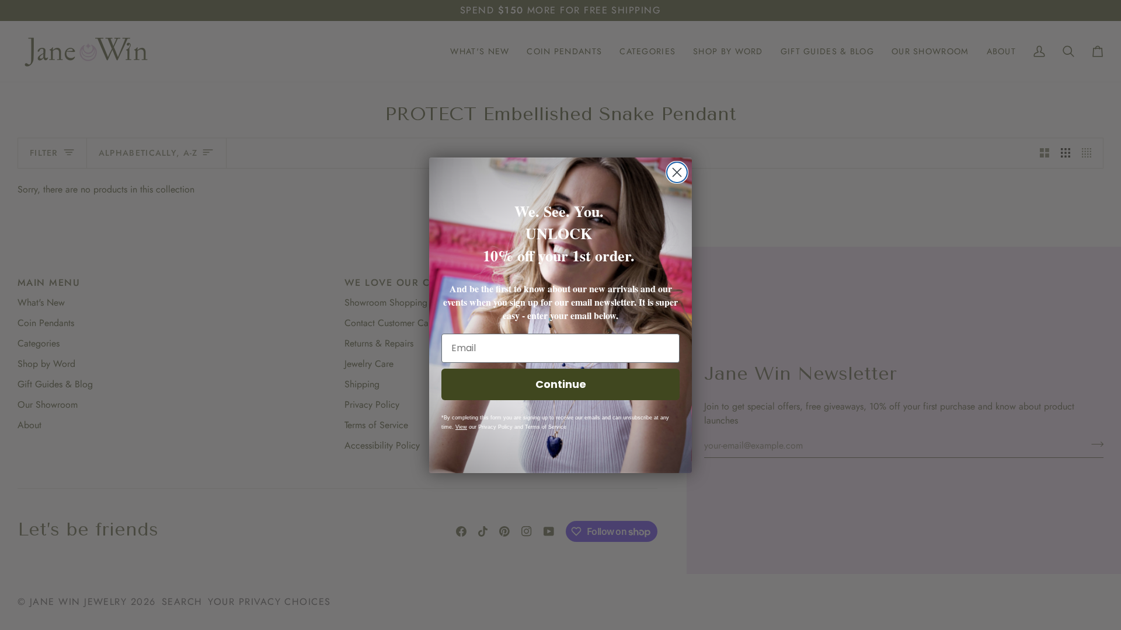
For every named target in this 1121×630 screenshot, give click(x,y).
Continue (560, 384)
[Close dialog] (677, 172)
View (461, 427)
